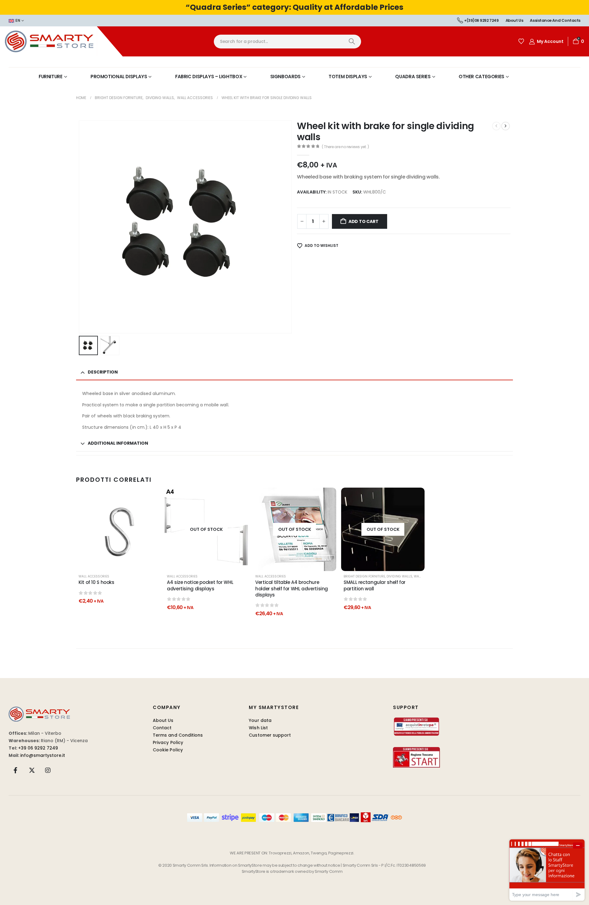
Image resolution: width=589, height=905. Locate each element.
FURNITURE (51, 76)
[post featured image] (118, 529)
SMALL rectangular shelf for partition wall (375, 585)
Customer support (270, 735)
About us (514, 20)
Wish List (258, 728)
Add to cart (363, 221)
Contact (162, 728)
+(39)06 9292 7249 (481, 20)
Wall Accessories (94, 576)
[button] (80, 227)
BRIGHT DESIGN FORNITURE (364, 576)
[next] (505, 126)
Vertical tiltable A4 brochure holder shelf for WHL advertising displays (291, 588)
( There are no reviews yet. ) (345, 146)
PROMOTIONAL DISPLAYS (118, 76)
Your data (260, 720)
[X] (32, 770)
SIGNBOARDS (285, 76)
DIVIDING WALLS (399, 576)
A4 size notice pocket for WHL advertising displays (200, 585)
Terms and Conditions (178, 735)
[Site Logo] (61, 41)
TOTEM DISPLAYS (348, 76)
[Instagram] (48, 770)
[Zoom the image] (39, 710)
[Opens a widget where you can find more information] (547, 870)
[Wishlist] (521, 41)
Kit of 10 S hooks (96, 582)
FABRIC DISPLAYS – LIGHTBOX (208, 76)
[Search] (351, 41)
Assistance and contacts (555, 20)
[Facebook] (16, 770)
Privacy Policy (168, 742)
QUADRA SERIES (412, 76)
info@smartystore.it (42, 755)
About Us (163, 720)
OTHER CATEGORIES (481, 76)
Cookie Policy (168, 750)
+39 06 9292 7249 (38, 748)
